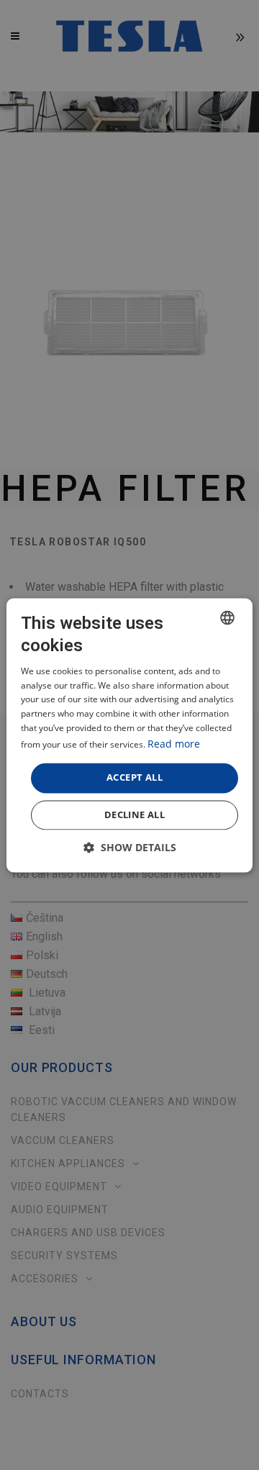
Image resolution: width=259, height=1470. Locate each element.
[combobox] (227, 617)
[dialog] (129, 735)
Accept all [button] (134, 777)
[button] (129, 847)
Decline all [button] (134, 814)
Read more (173, 743)
